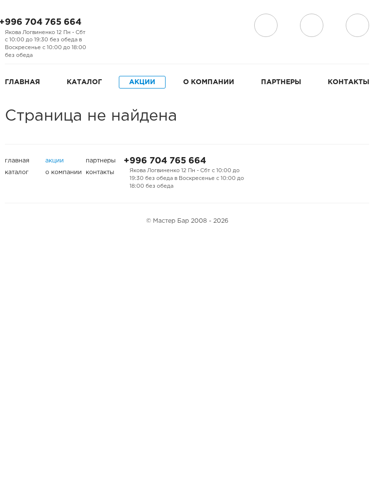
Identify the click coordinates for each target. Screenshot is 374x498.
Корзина (357, 25)
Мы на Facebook (101, 25)
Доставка (266, 25)
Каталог (84, 82)
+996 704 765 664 (165, 161)
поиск (311, 25)
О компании (208, 82)
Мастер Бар (197, 28)
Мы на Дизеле (106, 39)
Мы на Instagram (117, 25)
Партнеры (281, 82)
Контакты (348, 82)
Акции (142, 82)
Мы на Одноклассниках (132, 25)
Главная (22, 82)
